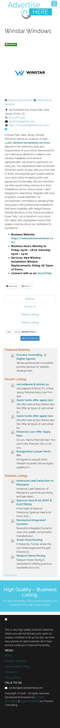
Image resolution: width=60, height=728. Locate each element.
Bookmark (12, 286)
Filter (9, 332)
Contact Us (11, 672)
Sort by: (24, 332)
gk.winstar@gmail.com (22, 121)
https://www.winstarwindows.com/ (29, 125)
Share (26, 286)
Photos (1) (30, 306)
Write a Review (31, 338)
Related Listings (30, 314)
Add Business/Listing (17, 666)
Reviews (30, 298)
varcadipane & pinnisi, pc (32, 384)
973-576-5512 (17, 117)
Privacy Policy (13, 677)
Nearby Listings (30, 322)
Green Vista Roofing (29, 539)
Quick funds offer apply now (34, 400)
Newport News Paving (30, 555)
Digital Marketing (29, 701)
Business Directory (15, 661)
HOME (8, 655)
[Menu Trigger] (54, 3)
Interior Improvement (20, 100)
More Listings (11, 575)
